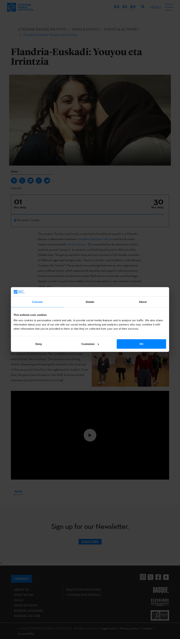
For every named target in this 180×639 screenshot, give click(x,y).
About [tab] (143, 301)
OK (141, 343)
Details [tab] (90, 301)
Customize (88, 343)
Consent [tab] (37, 301)
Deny (39, 343)
